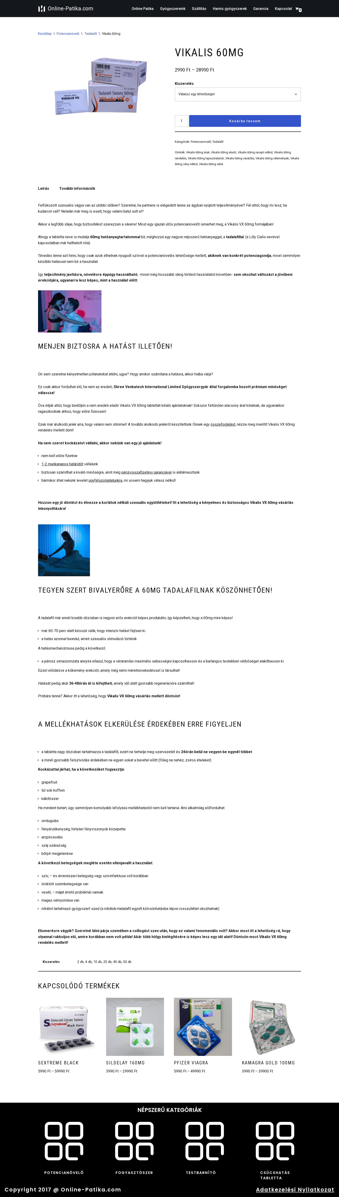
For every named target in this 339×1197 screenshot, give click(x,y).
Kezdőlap (45, 34)
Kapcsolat (283, 8)
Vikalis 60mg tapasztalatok (206, 158)
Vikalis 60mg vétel (211, 164)
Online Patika (143, 8)
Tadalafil (90, 34)
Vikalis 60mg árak (198, 152)
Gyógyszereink (172, 8)
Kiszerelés (184, 83)
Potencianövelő (68, 34)
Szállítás (199, 8)
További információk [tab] (77, 188)
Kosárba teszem (245, 121)
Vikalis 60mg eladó (223, 152)
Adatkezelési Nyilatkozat (295, 1189)
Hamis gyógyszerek (230, 8)
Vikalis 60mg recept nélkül (255, 152)
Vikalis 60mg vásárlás (239, 158)
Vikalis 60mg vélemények (272, 158)
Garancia (260, 8)
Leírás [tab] (43, 188)
